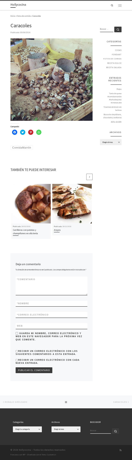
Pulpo (119, 89)
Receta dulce (114, 63)
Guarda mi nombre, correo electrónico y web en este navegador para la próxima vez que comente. (49, 336)
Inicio (12, 16)
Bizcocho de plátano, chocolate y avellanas (112, 116)
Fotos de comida (24, 16)
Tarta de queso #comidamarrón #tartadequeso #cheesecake (115, 98)
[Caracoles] (51, 79)
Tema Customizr (49, 455)
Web (20, 326)
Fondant (117, 54)
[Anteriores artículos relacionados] (83, 177)
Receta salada (114, 67)
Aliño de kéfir (116, 122)
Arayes (57, 229)
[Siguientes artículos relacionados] (89, 177)
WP (24, 455)
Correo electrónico (33, 315)
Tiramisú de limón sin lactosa (113, 108)
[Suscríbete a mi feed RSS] (121, 450)
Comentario (26, 279)
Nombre (23, 303)
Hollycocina (25, 450)
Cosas (118, 50)
